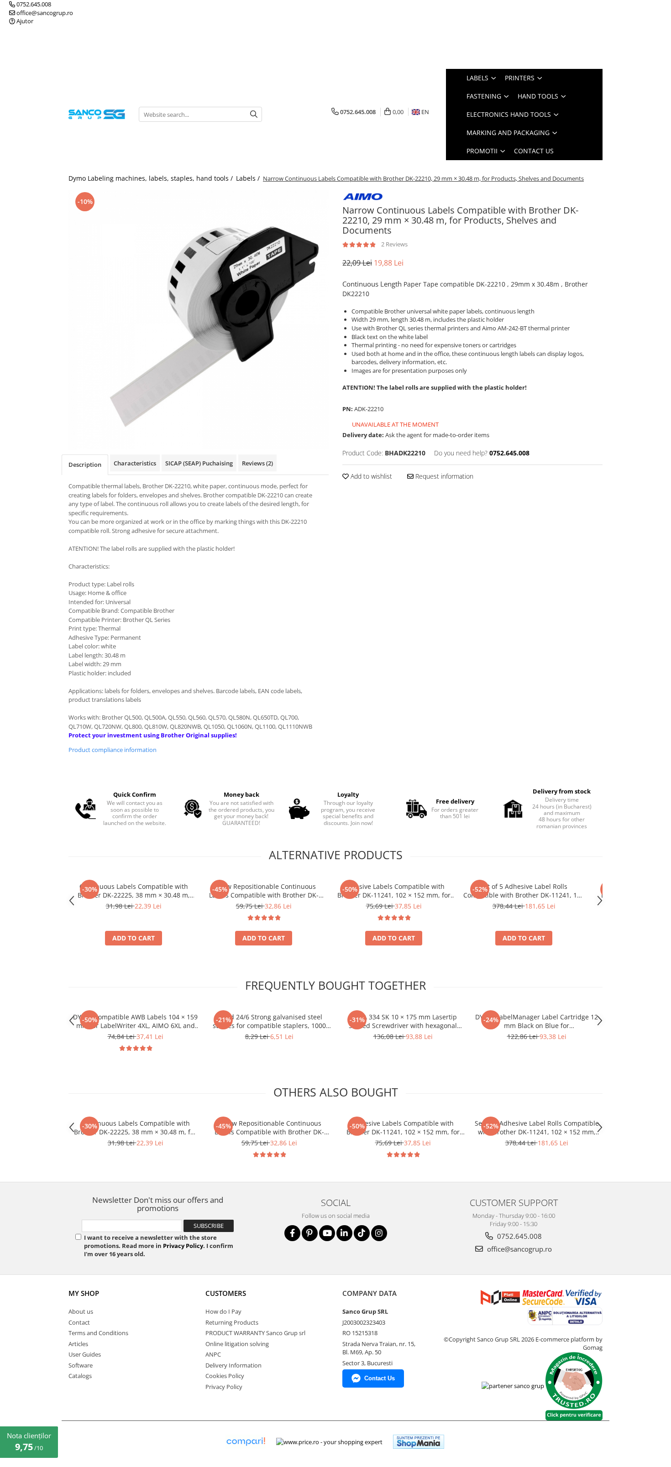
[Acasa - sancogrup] (96, 114)
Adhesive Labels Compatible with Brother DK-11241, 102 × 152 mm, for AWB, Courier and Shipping (394, 890)
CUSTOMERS (225, 1293)
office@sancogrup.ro (44, 13)
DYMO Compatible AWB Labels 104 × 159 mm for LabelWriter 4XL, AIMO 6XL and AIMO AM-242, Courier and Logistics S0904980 (135, 1021)
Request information (443, 476)
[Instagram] (379, 1233)
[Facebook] (292, 1233)
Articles (78, 1344)
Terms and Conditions (98, 1333)
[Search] (254, 114)
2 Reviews (394, 244)
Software (80, 1365)
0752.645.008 (33, 4)
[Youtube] (327, 1233)
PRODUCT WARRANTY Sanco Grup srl (255, 1333)
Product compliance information (112, 750)
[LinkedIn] (344, 1233)
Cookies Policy (224, 1376)
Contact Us (534, 150)
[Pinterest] (310, 1233)
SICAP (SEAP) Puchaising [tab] (199, 463)
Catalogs (80, 1376)
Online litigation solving (237, 1344)
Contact (79, 1322)
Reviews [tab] (257, 463)
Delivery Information (233, 1365)
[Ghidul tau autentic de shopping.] (245, 1442)
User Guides (84, 1354)
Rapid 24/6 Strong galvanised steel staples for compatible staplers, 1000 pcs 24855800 (269, 1021)
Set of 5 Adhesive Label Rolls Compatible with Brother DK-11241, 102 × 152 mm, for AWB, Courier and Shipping (523, 890)
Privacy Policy (183, 1246)
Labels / (249, 178)
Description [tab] (84, 464)
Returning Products (231, 1322)
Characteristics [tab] (135, 463)
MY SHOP (83, 1293)
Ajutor (24, 21)
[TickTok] (362, 1233)
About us (80, 1311)
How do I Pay (223, 1311)
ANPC (213, 1354)
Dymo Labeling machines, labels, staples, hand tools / (151, 178)
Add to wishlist (370, 476)
